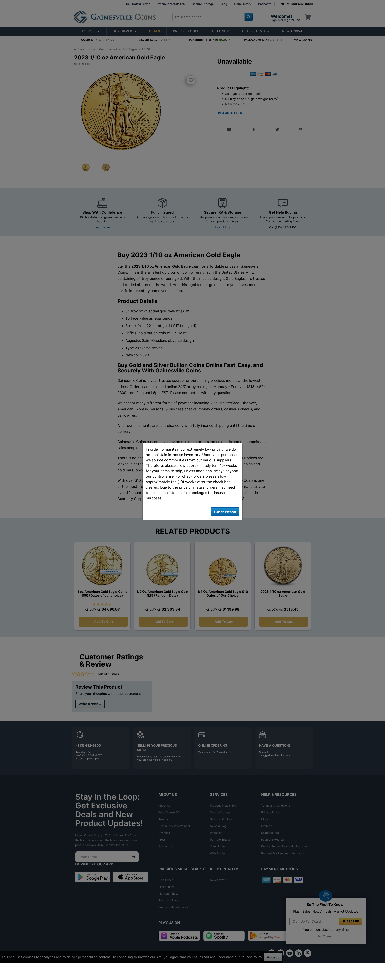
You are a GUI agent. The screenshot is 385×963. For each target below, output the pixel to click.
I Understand (225, 512)
